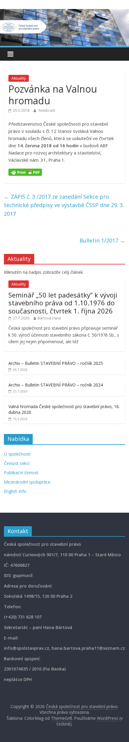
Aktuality (18, 78)
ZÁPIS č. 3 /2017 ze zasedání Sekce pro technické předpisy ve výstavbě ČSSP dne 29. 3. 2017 (64, 205)
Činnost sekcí (16, 463)
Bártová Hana (49, 318)
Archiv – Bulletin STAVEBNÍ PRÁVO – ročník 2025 (55, 363)
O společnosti (17, 454)
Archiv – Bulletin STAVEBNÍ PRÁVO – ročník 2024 (55, 385)
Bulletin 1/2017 (102, 240)
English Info (15, 491)
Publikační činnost (21, 472)
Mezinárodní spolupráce (27, 482)
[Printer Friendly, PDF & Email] (25, 172)
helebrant (47, 110)
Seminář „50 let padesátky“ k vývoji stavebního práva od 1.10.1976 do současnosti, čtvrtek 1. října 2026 (62, 302)
